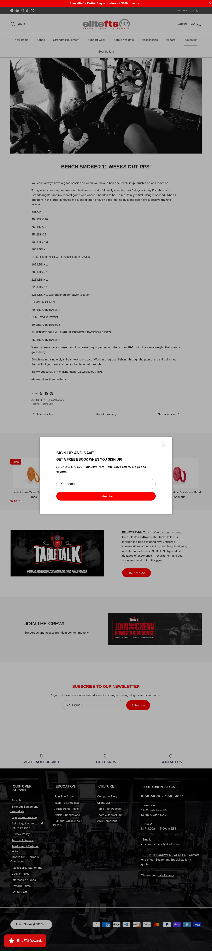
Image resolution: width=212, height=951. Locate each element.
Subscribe (106, 496)
